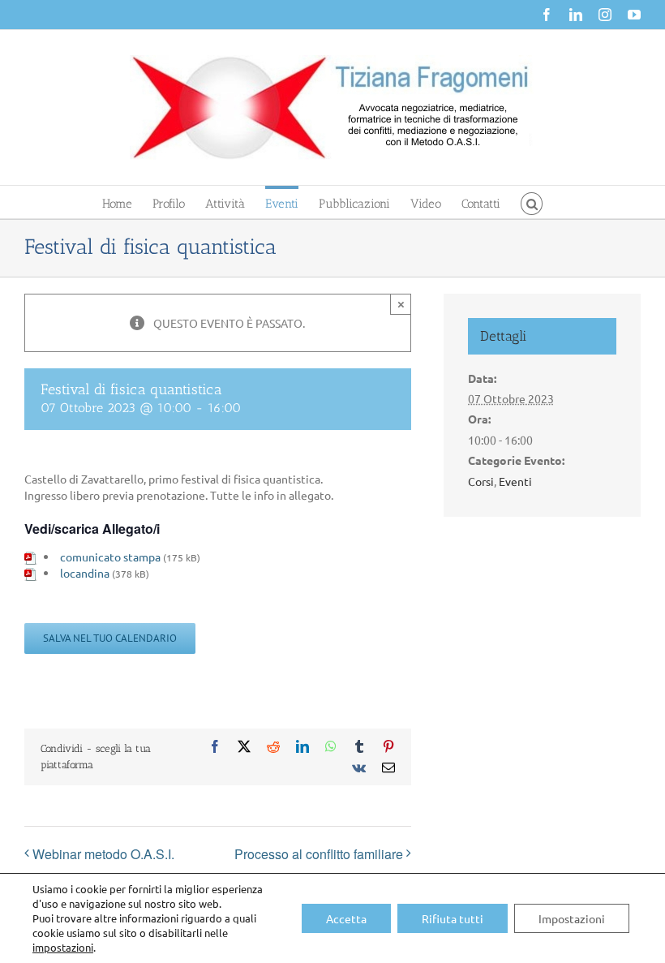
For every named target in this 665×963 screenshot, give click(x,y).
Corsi (481, 481)
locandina (84, 572)
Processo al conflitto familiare (318, 854)
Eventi (515, 481)
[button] (532, 202)
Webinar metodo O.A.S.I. (103, 854)
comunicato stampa (110, 556)
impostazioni (62, 947)
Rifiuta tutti (452, 918)
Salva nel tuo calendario (110, 638)
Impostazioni (571, 918)
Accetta (346, 918)
